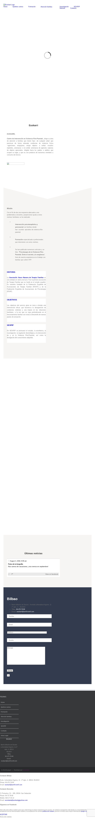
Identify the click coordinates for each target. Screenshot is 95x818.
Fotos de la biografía (15, 564)
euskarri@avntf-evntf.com (25, 611)
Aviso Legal (4, 735)
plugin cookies (85, 811)
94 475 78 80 (20, 609)
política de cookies (48, 811)
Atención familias (6, 716)
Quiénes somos (6, 707)
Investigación (5, 721)
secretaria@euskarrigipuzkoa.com (16, 800)
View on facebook (51, 574)
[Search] (82, 8)
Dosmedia (26, 770)
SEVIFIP (3, 726)
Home (3, 702)
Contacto (3, 731)
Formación (4, 712)
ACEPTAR (3, 814)
